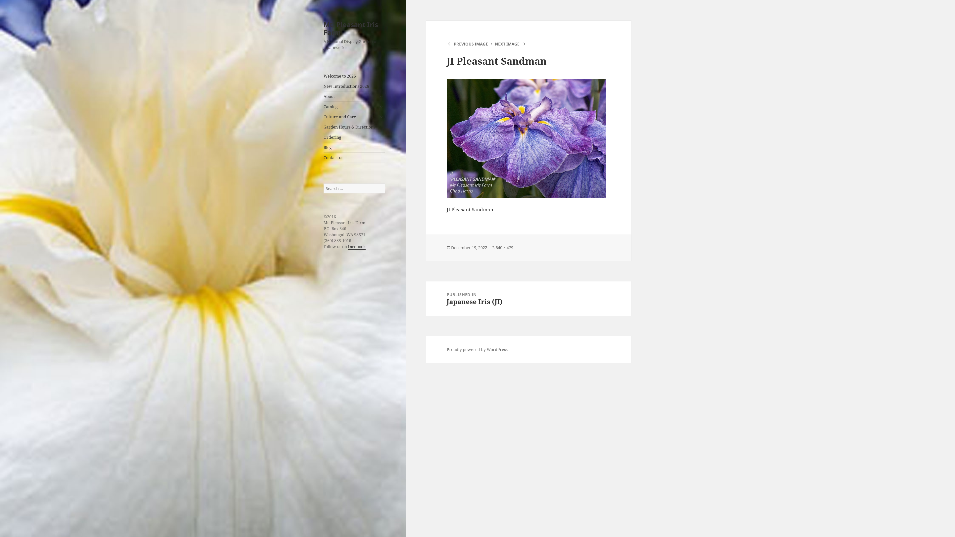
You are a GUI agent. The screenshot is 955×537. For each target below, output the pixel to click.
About (329, 96)
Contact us (333, 157)
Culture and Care (340, 117)
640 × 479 (504, 247)
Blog (328, 147)
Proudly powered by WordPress (477, 349)
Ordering (332, 137)
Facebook (357, 246)
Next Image (507, 44)
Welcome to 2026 (340, 76)
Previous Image (471, 44)
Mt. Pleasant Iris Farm (351, 28)
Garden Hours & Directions (349, 127)
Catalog (331, 106)
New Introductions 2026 (346, 86)
